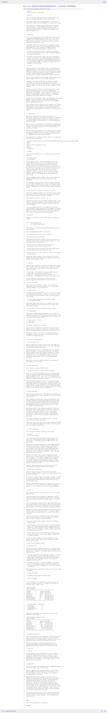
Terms (14, 711)
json (105, 711)
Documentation (62, 6)
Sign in (104, 2)
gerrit (24, 6)
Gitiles (7, 711)
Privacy (10, 711)
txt (102, 711)
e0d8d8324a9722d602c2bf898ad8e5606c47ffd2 (43, 6)
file (49, 9)
